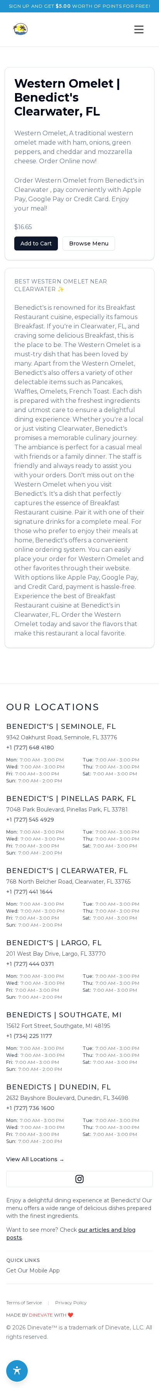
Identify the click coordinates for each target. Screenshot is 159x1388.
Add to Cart (36, 243)
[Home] (20, 29)
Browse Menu (88, 243)
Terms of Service (24, 1302)
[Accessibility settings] (17, 1371)
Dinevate (41, 1315)
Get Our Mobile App (33, 1270)
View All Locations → (35, 1159)
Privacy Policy (71, 1302)
